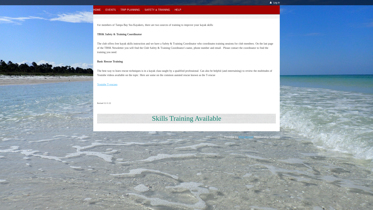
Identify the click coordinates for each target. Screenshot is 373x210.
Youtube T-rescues (107, 84)
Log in (276, 2)
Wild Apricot (246, 137)
